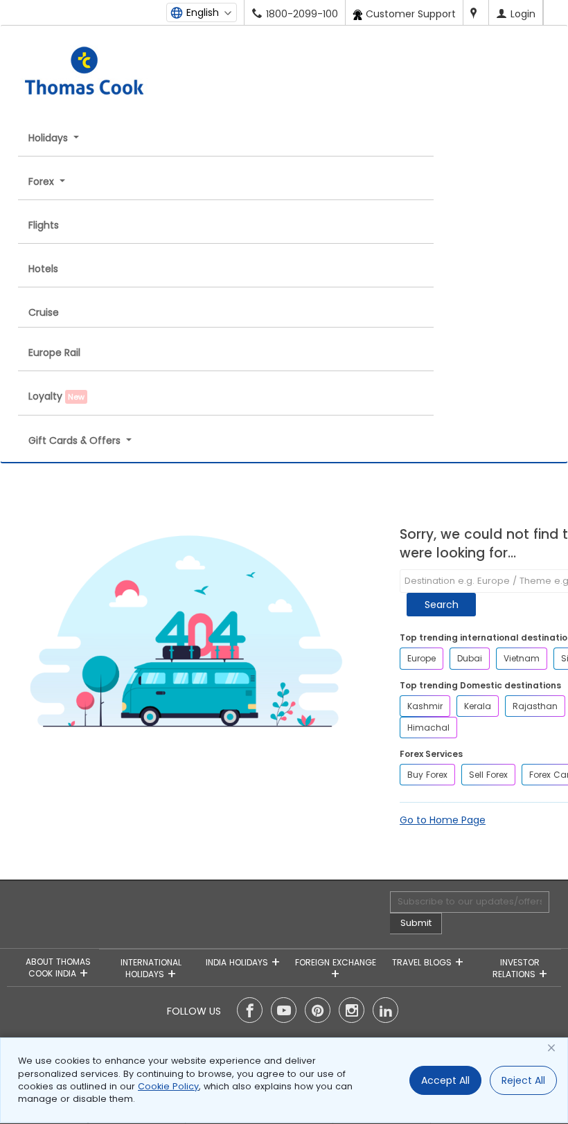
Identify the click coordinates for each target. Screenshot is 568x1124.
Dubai (469, 658)
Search (442, 605)
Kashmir (425, 706)
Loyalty (56, 396)
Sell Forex (488, 774)
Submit (416, 922)
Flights (43, 225)
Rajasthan (535, 706)
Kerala (477, 706)
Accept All (445, 1080)
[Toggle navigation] (176, 39)
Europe (421, 658)
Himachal (428, 727)
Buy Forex (427, 774)
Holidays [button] (49, 138)
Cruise (43, 312)
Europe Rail (54, 352)
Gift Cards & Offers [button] (75, 440)
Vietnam (522, 658)
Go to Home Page (443, 820)
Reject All (523, 1080)
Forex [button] (42, 181)
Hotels (43, 269)
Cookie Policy (168, 1086)
